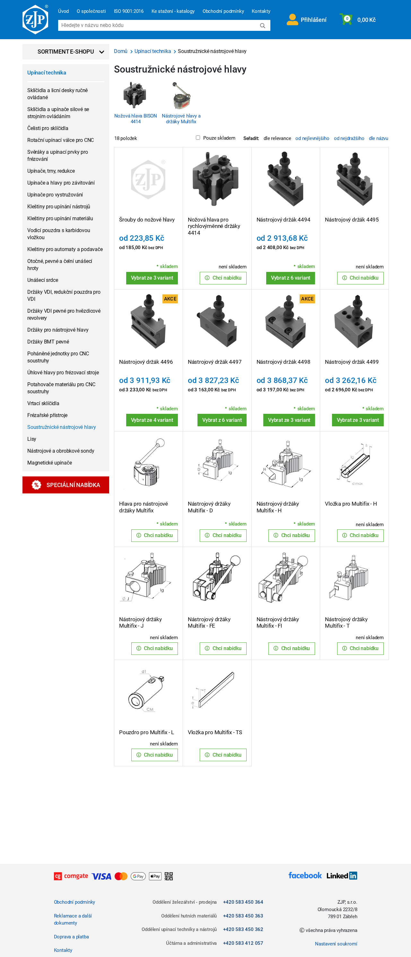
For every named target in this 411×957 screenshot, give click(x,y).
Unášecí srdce (42, 280)
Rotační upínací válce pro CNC (60, 140)
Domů (121, 51)
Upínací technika (46, 72)
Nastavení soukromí (336, 944)
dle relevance (277, 138)
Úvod (63, 11)
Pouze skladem (219, 138)
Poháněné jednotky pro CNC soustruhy (58, 357)
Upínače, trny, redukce (51, 171)
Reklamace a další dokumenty (73, 919)
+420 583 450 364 (243, 902)
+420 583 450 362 (243, 929)
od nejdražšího (349, 138)
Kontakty (261, 11)
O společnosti (91, 11)
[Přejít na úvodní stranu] (35, 19)
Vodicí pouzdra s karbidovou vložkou (58, 233)
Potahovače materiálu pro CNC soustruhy (61, 388)
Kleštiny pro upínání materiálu (60, 218)
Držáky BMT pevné (48, 342)
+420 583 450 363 (243, 916)
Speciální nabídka (73, 485)
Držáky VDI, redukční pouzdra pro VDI (64, 295)
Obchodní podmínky (223, 11)
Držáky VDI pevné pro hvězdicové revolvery (64, 314)
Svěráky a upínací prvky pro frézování (57, 155)
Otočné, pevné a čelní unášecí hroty (59, 264)
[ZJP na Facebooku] (305, 876)
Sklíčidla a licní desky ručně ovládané (57, 93)
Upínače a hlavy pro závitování (61, 183)
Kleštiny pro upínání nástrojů (58, 207)
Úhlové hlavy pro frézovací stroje (63, 373)
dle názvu (378, 138)
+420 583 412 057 (243, 943)
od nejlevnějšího (312, 138)
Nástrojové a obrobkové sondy (60, 451)
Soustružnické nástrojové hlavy (61, 427)
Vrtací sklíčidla (43, 403)
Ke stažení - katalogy (173, 11)
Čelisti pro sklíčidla (47, 128)
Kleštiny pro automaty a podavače (65, 249)
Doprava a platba (71, 937)
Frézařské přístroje (47, 415)
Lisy (31, 439)
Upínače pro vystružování (55, 195)
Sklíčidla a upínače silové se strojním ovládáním (58, 112)
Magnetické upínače (49, 463)
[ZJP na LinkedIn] (339, 876)
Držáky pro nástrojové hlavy (58, 330)
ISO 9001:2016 (129, 11)
